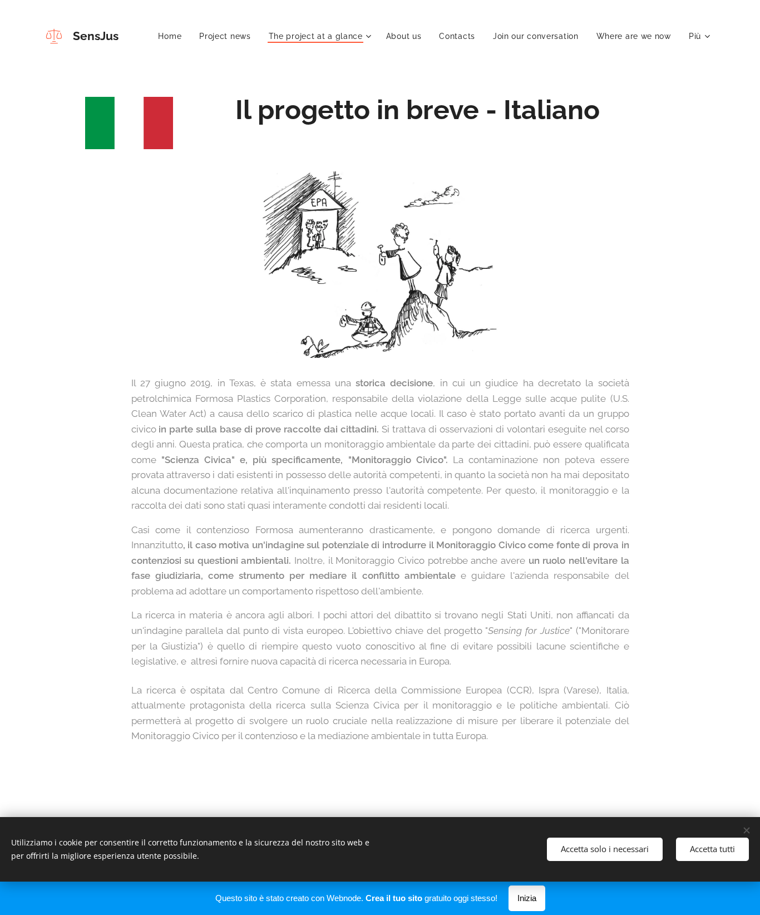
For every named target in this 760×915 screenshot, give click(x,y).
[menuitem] (172, 36)
